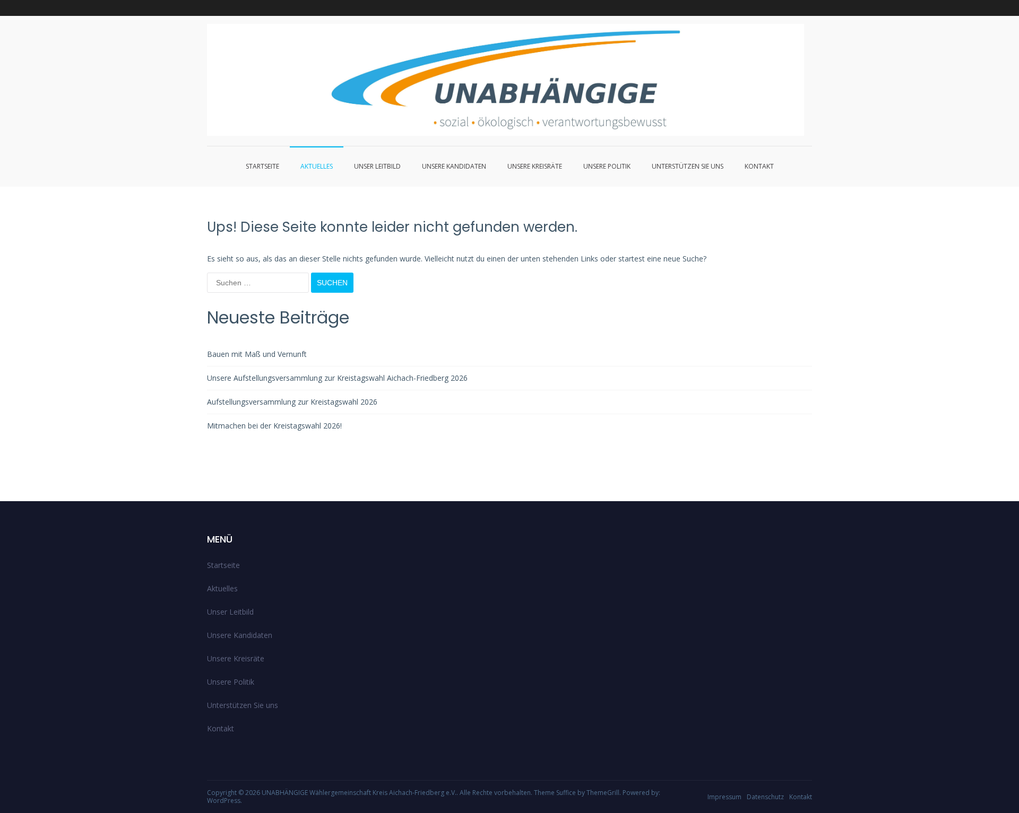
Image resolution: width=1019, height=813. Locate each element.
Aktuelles (316, 166)
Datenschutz (765, 796)
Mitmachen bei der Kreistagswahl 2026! (274, 426)
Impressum (724, 796)
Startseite (262, 166)
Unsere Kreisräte (534, 166)
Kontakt (759, 166)
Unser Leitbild (377, 166)
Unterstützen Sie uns (687, 166)
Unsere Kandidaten (454, 166)
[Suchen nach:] (259, 282)
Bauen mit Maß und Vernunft (257, 354)
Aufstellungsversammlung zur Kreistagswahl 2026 (292, 402)
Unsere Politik (607, 166)
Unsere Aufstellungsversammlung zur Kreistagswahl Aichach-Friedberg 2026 (337, 378)
